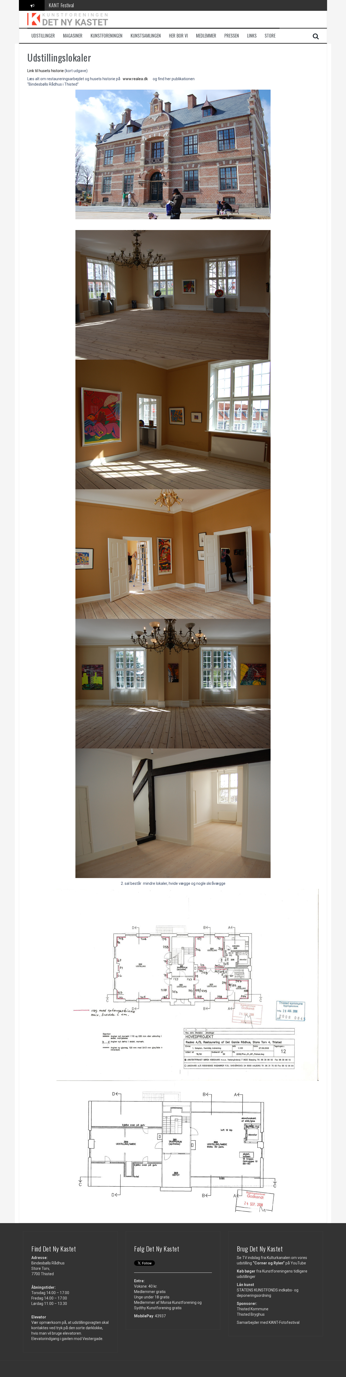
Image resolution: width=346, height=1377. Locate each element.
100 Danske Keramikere (70, 5)
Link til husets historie (45, 71)
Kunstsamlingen (146, 36)
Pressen (231, 36)
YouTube (298, 1263)
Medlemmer (206, 36)
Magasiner (72, 36)
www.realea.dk (136, 79)
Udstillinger (43, 36)
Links (252, 36)
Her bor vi (178, 36)
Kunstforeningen (106, 36)
